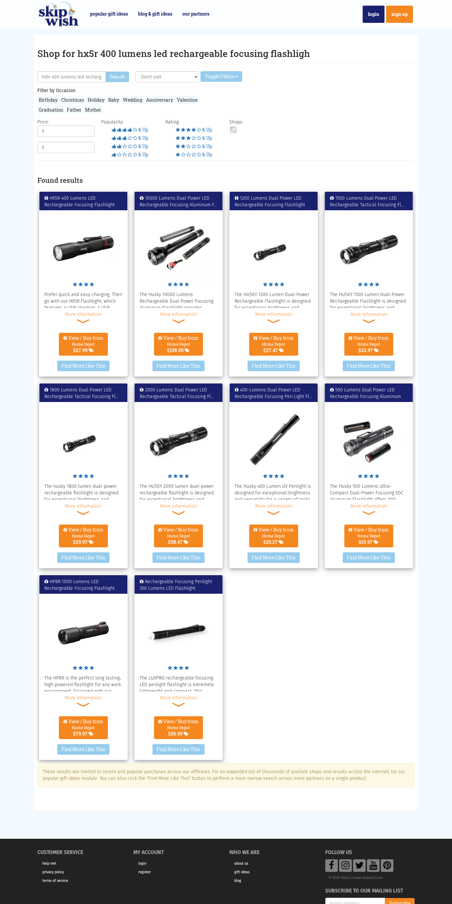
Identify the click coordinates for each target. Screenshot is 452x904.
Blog (237, 881)
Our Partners (195, 14)
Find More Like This (83, 366)
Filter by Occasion (56, 90)
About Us (241, 863)
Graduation (51, 110)
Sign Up (399, 14)
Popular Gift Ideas (109, 14)
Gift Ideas (241, 872)
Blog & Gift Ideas (155, 14)
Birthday (48, 100)
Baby (113, 100)
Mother (93, 110)
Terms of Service (55, 881)
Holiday (96, 100)
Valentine (187, 100)
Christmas (72, 100)
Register (144, 872)
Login (373, 14)
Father (74, 110)
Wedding (132, 100)
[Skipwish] (58, 13)
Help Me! (49, 863)
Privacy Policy (53, 872)
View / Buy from (85, 344)
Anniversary (159, 100)
